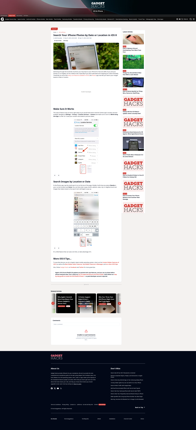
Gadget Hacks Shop (10, 19)
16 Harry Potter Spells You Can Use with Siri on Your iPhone (126, 382)
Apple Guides (21, 19)
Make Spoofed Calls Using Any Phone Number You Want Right (127, 396)
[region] (86, 141)
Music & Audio (133, 19)
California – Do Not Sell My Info (85, 404)
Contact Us (73, 404)
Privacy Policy (65, 404)
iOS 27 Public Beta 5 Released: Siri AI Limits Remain (133, 155)
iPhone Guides (41, 19)
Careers (99, 404)
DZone (142, 419)
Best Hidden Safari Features (73, 264)
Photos (94, 75)
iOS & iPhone (98, 11)
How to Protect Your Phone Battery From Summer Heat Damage (131, 197)
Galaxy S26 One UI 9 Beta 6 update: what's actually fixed (132, 112)
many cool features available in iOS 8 (78, 75)
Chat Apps (160, 19)
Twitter (81, 267)
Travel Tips (141, 19)
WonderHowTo (4, 15)
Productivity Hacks (100, 19)
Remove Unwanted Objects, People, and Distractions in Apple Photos (126, 376)
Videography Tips (151, 19)
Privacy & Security (88, 19)
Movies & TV (110, 19)
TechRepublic (85, 419)
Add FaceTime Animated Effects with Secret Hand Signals (125, 388)
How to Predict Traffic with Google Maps (121, 385)
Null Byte (26, 15)
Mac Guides (49, 19)
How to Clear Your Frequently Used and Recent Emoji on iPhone (127, 393)
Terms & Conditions (56, 404)
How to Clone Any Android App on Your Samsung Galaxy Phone (127, 380)
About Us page (77, 384)
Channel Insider (128, 419)
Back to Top (139, 407)
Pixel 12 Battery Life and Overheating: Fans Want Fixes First (132, 50)
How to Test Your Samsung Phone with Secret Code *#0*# (125, 391)
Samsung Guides (67, 19)
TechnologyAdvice (68, 419)
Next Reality (19, 15)
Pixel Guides (57, 19)
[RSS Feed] (61, 388)
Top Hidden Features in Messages (93, 264)
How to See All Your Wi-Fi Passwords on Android (123, 373)
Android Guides (30, 19)
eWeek (99, 419)
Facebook (73, 267)
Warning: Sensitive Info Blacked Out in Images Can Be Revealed (127, 399)
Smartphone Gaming (122, 19)
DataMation (112, 419)
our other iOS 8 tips (112, 264)
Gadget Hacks (12, 15)
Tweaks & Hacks (77, 19)
